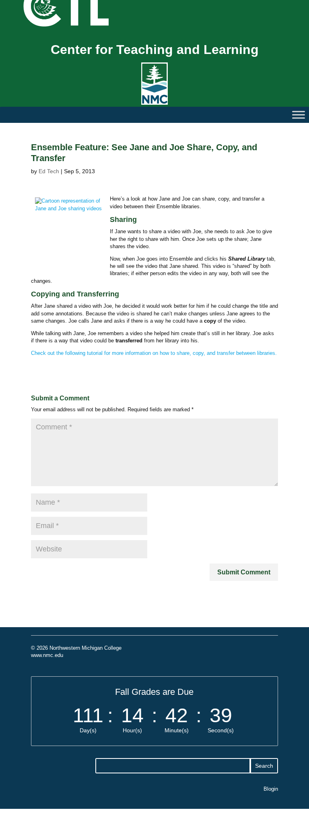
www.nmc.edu (47, 655)
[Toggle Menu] (298, 115)
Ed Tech (49, 171)
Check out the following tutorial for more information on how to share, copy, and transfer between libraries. (154, 353)
